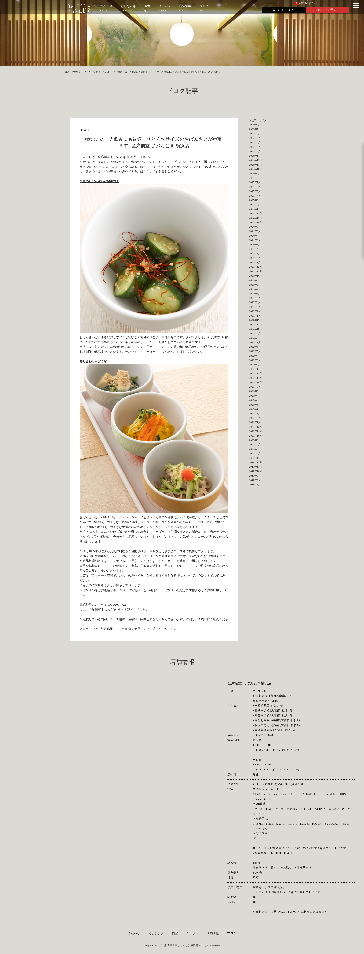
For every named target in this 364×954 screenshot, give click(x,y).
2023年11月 (255, 271)
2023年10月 (255, 275)
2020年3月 (255, 449)
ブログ (231, 933)
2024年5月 (255, 244)
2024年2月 (255, 257)
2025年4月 (255, 195)
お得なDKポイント (307, 3)
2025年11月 (255, 164)
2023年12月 (255, 266)
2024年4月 (255, 249)
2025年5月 (255, 191)
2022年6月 (255, 346)
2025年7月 (255, 182)
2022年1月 (255, 369)
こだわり (134, 933)
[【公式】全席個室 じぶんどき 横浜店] (80, 8)
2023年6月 (255, 293)
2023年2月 (255, 311)
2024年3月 (255, 253)
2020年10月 (255, 435)
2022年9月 (255, 333)
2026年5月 (255, 138)
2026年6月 (255, 133)
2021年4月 (255, 409)
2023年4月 (255, 302)
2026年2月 (255, 151)
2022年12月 (255, 320)
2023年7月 (255, 289)
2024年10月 (255, 222)
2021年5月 (255, 404)
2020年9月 (255, 440)
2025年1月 (255, 209)
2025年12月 (255, 160)
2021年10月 (255, 382)
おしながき (155, 933)
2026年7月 (255, 129)
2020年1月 (255, 458)
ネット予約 (329, 9)
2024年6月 (255, 240)
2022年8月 (255, 338)
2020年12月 (255, 426)
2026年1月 (255, 155)
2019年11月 (255, 466)
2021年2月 (255, 418)
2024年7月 (255, 235)
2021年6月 (255, 400)
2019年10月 (255, 471)
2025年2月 (255, 204)
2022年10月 (255, 329)
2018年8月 (255, 484)
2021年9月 (255, 386)
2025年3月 (255, 200)
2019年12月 (255, 462)
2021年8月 (255, 391)
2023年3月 (255, 306)
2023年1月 (255, 315)
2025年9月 (255, 173)
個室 (175, 933)
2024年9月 (255, 226)
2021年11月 (255, 377)
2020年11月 (255, 431)
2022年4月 (255, 355)
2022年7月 (255, 342)
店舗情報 (213, 933)
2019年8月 (255, 480)
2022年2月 (255, 364)
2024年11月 (255, 218)
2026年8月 (255, 124)
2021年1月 (255, 422)
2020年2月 (255, 453)
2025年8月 (255, 178)
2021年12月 (255, 373)
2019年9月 (255, 475)
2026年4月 (255, 142)
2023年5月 (255, 298)
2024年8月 (255, 231)
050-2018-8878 (285, 9)
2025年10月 (255, 169)
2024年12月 (255, 213)
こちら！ (101, 604)
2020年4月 (255, 444)
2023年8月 (255, 284)
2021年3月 (255, 413)
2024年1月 (255, 262)
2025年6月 (255, 186)
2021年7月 (255, 395)
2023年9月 (255, 280)
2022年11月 (255, 324)
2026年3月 (255, 146)
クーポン (192, 933)
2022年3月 (255, 360)
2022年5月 (255, 351)
